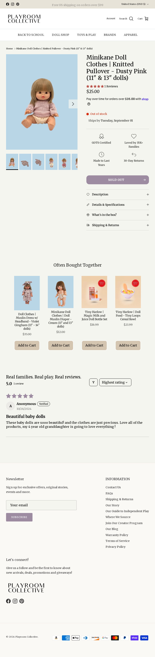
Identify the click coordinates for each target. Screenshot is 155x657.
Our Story (112, 505)
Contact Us (113, 487)
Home (9, 48)
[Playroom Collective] (24, 19)
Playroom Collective (26, 636)
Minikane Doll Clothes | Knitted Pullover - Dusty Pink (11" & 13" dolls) (54, 48)
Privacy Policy (116, 547)
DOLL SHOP (60, 35)
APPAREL (130, 35)
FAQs (109, 493)
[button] (95, 86)
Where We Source (118, 517)
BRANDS (110, 35)
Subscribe (19, 517)
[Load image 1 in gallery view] (42, 102)
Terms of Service (118, 541)
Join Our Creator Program (124, 523)
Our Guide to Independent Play (127, 511)
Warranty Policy (117, 535)
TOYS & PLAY (86, 35)
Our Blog (112, 529)
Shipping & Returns (119, 499)
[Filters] (93, 382)
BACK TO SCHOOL (31, 35)
